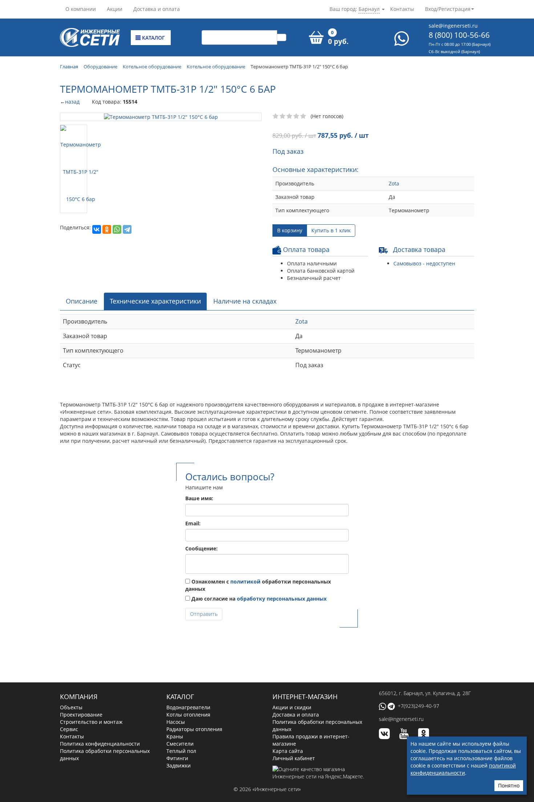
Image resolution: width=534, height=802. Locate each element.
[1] (275, 116)
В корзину (289, 230)
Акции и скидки (291, 707)
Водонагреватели (188, 707)
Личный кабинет (293, 758)
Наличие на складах (244, 301)
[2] (282, 116)
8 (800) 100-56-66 (459, 35)
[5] (303, 116)
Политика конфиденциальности (100, 743)
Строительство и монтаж (91, 721)
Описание (81, 301)
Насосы (175, 721)
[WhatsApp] (117, 229)
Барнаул (369, 8)
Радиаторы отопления (194, 729)
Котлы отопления (188, 714)
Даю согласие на (258, 598)
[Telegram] (127, 229)
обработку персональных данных (282, 598)
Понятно (508, 785)
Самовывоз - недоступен (424, 263)
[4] (296, 116)
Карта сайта (287, 750)
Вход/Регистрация (447, 8)
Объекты (71, 707)
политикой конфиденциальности (463, 769)
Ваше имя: (199, 498)
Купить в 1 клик (331, 230)
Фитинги (177, 758)
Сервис (69, 729)
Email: (193, 523)
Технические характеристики (155, 301)
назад (72, 101)
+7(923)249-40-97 (418, 705)
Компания (78, 696)
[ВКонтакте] (96, 229)
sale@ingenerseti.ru (453, 25)
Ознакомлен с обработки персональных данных (258, 585)
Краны (174, 736)
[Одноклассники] (106, 229)
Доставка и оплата (156, 8)
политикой (245, 581)
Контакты (402, 8)
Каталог (153, 37)
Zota (394, 183)
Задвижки (178, 765)
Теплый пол (181, 750)
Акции (114, 8)
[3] (289, 116)
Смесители (180, 743)
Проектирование (81, 714)
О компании (80, 8)
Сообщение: (201, 548)
